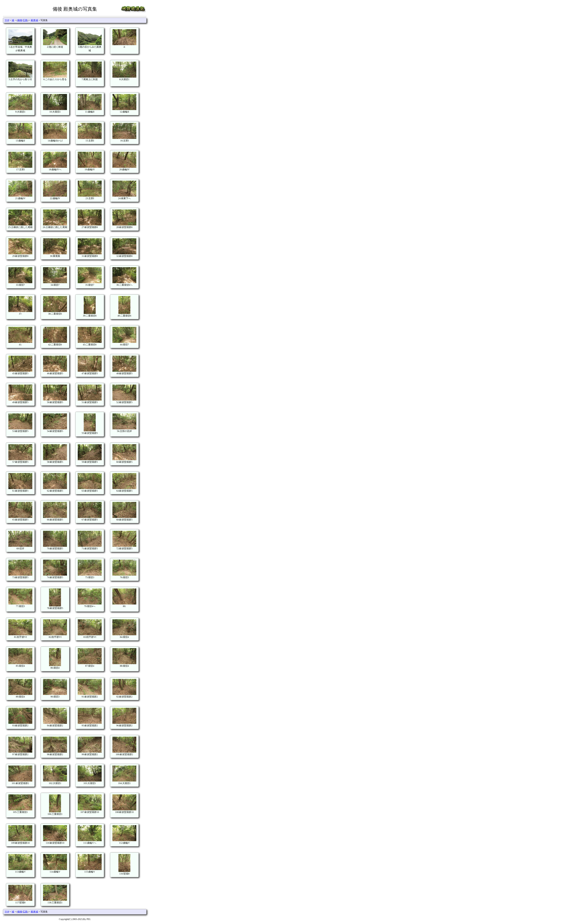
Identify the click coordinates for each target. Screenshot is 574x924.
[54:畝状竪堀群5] (55, 428)
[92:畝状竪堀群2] (124, 694)
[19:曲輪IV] (90, 167)
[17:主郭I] (20, 167)
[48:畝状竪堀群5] (124, 371)
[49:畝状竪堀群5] (20, 399)
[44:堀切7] (124, 342)
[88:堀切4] (124, 663)
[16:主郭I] (124, 138)
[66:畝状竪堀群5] (55, 517)
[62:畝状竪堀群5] (55, 488)
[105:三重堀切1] (20, 809)
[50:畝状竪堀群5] (55, 399)
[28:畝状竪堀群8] (124, 224)
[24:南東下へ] (124, 196)
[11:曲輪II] (90, 109)
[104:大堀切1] (124, 780)
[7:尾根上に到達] (90, 77)
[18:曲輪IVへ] (55, 167)
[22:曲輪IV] (55, 196)
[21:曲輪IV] (20, 196)
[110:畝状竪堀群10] (55, 840)
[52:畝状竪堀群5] (124, 399)
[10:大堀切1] (55, 109)
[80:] (124, 603)
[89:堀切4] (20, 694)
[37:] (20, 311)
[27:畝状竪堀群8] (90, 224)
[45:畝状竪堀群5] (20, 371)
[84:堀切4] (124, 634)
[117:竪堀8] (20, 900)
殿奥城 (34, 20)
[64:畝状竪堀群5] (124, 488)
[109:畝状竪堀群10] (20, 840)
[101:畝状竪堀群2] (20, 780)
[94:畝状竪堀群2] (55, 723)
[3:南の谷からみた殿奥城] (90, 44)
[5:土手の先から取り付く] (20, 77)
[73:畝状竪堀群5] (20, 575)
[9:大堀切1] (20, 109)
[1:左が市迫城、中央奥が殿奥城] (20, 44)
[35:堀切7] (90, 282)
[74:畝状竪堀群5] (55, 575)
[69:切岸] (20, 546)
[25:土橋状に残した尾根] (20, 224)
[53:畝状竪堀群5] (20, 428)
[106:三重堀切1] (55, 811)
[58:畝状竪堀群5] (55, 459)
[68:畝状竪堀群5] (124, 517)
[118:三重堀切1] (55, 900)
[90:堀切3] (55, 694)
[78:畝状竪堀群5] (55, 605)
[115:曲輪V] (90, 869)
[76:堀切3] (124, 575)
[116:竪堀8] (124, 871)
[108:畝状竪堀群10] (124, 809)
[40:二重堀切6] (124, 313)
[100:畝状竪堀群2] (124, 752)
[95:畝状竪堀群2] (90, 723)
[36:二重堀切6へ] (124, 282)
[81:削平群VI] (20, 634)
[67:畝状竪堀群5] (90, 517)
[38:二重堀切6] (55, 311)
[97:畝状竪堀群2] (20, 752)
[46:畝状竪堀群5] (55, 371)
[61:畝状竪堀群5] (20, 488)
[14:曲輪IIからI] (55, 138)
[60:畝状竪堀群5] (124, 459)
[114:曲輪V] (55, 869)
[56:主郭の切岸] (124, 428)
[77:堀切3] (20, 603)
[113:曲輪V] (20, 869)
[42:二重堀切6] (55, 342)
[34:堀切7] (55, 282)
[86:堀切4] (55, 665)
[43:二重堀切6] (90, 342)
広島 (25, 20)
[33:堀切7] (20, 282)
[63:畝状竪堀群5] (90, 488)
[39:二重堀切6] (90, 313)
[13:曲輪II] (20, 138)
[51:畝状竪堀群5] (90, 399)
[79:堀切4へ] (90, 603)
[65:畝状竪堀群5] (20, 517)
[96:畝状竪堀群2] (124, 723)
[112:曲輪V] (124, 840)
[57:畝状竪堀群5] (20, 459)
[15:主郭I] (90, 138)
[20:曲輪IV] (124, 167)
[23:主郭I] (90, 196)
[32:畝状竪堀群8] (124, 253)
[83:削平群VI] (90, 634)
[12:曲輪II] (124, 109)
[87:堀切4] (90, 663)
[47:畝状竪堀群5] (90, 371)
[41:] (20, 342)
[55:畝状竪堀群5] (90, 430)
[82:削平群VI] (55, 634)
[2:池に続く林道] (55, 44)
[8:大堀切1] (124, 77)
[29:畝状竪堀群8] (20, 253)
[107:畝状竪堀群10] (90, 809)
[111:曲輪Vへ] (90, 840)
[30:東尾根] (55, 253)
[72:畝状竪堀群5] (124, 546)
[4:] (124, 44)
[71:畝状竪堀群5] (90, 546)
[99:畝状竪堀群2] (90, 752)
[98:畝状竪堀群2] (55, 752)
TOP (7, 20)
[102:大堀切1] (55, 780)
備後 (19, 20)
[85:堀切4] (20, 663)
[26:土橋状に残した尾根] (55, 224)
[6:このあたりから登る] (55, 77)
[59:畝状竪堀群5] (90, 459)
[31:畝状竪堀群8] (90, 253)
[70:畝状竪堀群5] (55, 546)
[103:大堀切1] (90, 780)
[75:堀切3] (90, 575)
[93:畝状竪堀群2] (20, 723)
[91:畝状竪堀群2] (90, 694)
